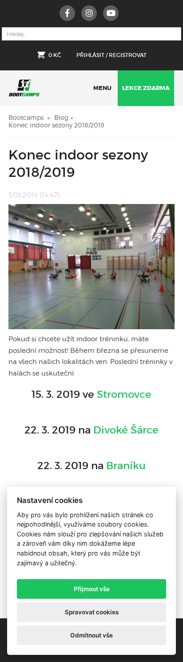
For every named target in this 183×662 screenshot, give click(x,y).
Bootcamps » (29, 117)
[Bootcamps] (24, 86)
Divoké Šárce (126, 430)
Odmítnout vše (91, 635)
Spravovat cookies (92, 612)
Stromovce (124, 394)
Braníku (126, 465)
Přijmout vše (92, 589)
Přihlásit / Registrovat (111, 55)
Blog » (63, 117)
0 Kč (54, 55)
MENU (102, 88)
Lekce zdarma (146, 88)
